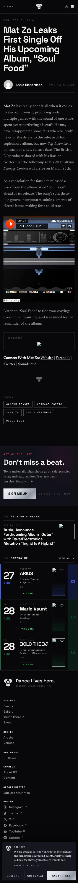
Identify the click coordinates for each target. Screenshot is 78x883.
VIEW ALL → (66, 558)
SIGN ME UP (19, 493)
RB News (9, 758)
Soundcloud (27, 364)
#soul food (15, 420)
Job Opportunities (16, 793)
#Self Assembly (38, 412)
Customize (35, 875)
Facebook (63, 358)
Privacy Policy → (26, 865)
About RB (10, 772)
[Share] (66, 6)
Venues (8, 743)
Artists (8, 737)
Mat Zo (9, 106)
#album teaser (18, 404)
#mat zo (12, 412)
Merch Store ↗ (13, 717)
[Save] (62, 570)
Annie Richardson (29, 85)
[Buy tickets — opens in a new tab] (73, 581)
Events (8, 706)
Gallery (8, 711)
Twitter (9, 364)
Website (47, 358)
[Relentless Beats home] (39, 6)
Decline (13, 875)
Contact (9, 778)
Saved (7, 722)
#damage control (50, 404)
